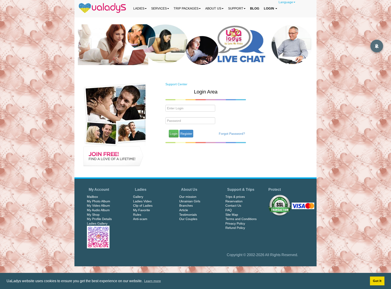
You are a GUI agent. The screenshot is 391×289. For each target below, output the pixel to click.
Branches (186, 205)
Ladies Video (142, 201)
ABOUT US (213, 8)
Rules (137, 214)
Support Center (176, 84)
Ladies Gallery (97, 223)
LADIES (138, 8)
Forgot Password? (232, 133)
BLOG (254, 8)
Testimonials (188, 214)
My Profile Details (99, 219)
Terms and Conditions (241, 219)
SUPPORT (235, 8)
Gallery (138, 196)
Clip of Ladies (143, 205)
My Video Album (98, 205)
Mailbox (92, 196)
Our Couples (188, 219)
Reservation (234, 201)
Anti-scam (140, 219)
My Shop (93, 214)
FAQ (228, 210)
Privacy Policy (235, 223)
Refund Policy (235, 228)
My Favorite (141, 210)
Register (186, 133)
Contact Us (233, 205)
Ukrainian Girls (189, 201)
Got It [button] (377, 281)
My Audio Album (98, 210)
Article (183, 210)
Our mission (187, 196)
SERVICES (159, 8)
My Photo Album (98, 201)
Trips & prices (235, 196)
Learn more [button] (152, 281)
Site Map (231, 214)
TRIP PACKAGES (186, 8)
